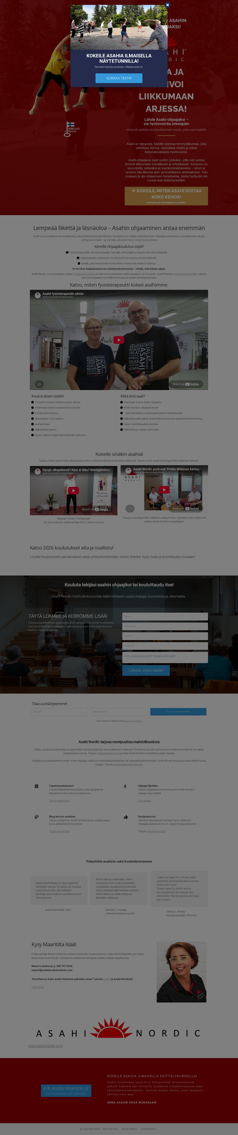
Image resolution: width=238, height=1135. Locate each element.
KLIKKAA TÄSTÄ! (119, 78)
